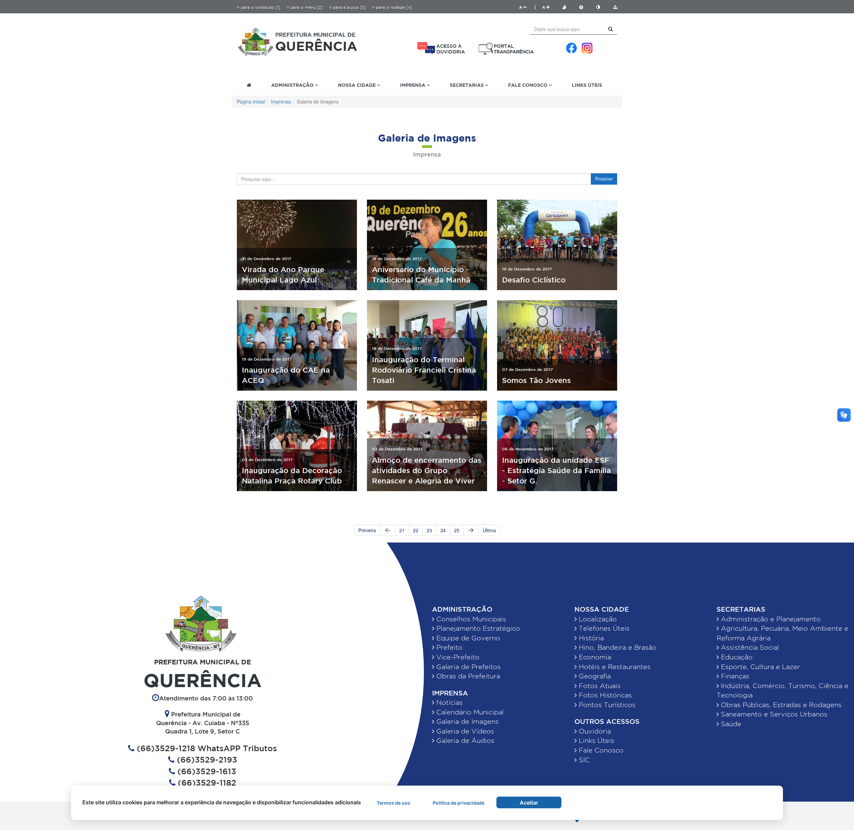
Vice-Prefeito (456, 657)
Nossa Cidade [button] (357, 85)
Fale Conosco (600, 750)
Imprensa (281, 101)
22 (415, 530)
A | (527, 7)
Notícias (448, 702)
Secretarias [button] (467, 85)
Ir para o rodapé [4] (392, 7)
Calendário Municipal (469, 712)
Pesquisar (604, 178)
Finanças (734, 676)
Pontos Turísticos (606, 704)
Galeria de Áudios (464, 740)
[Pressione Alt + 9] (601, 7)
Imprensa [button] (413, 85)
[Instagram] (587, 48)
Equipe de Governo (467, 638)
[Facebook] (571, 48)
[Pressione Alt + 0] (615, 7)
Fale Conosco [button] (528, 85)
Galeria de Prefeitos (467, 666)
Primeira (367, 530)
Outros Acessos (606, 721)
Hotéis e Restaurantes (614, 666)
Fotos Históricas (604, 695)
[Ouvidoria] (441, 48)
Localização (597, 619)
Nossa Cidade (601, 609)
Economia (594, 657)
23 (429, 530)
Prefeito (448, 647)
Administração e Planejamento (770, 619)
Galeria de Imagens (466, 721)
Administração (462, 609)
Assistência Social (749, 647)
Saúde (730, 724)
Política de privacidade (458, 803)
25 (456, 530)
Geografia (594, 676)
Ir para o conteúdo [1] (258, 7)
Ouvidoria (594, 731)
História (590, 638)
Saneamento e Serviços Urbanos (773, 714)
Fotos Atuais (598, 685)
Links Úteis (587, 85)
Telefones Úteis (603, 628)
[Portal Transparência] (506, 49)
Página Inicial (251, 101)
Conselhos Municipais (470, 619)
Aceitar (529, 802)
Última (489, 530)
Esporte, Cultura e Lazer (759, 666)
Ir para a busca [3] (347, 7)
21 (402, 530)
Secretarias (741, 609)
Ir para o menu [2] (305, 7)
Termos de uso (393, 803)
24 (443, 530)
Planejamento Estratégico (477, 628)
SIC (583, 760)
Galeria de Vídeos (464, 731)
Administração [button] (293, 85)
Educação (736, 657)
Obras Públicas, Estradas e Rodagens (780, 704)
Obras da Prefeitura (467, 676)
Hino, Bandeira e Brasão (617, 647)
